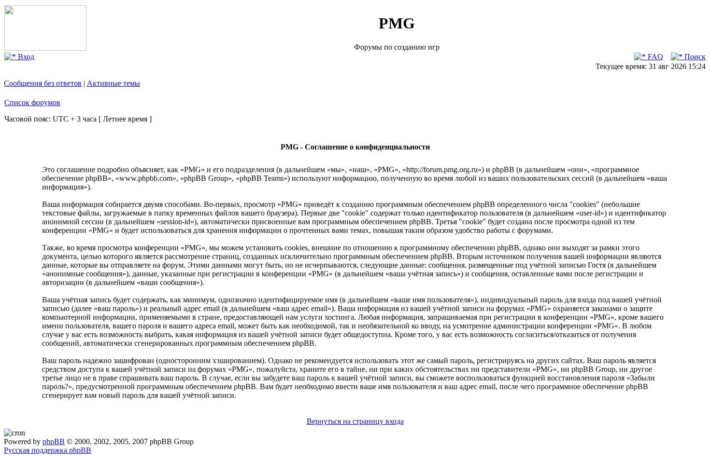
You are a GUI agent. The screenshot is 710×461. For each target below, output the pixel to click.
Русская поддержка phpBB (47, 450)
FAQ (654, 57)
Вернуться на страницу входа (355, 421)
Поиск (694, 57)
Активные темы (113, 83)
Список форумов (32, 102)
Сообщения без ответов (43, 83)
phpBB (54, 441)
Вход (25, 57)
